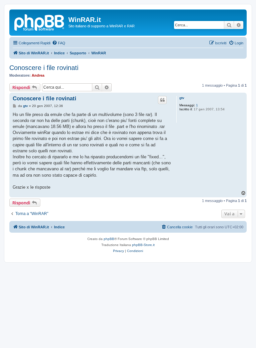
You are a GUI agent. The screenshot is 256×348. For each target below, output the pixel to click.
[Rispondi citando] (162, 100)
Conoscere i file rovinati (43, 67)
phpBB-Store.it (143, 245)
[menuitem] (58, 43)
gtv (181, 98)
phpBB (109, 239)
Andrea (38, 75)
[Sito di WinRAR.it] (39, 21)
